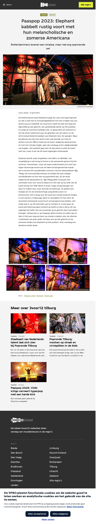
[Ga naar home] (48, 4)
